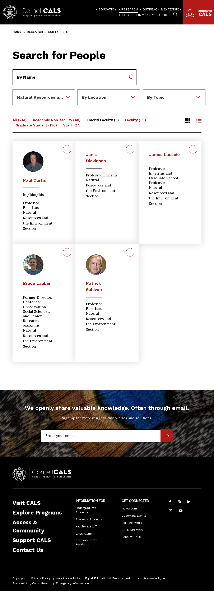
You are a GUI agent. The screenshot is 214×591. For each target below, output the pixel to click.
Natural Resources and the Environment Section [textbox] (46, 97)
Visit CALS (27, 503)
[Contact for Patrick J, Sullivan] (130, 252)
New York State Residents (86, 542)
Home (17, 31)
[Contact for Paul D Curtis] (67, 149)
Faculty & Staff (86, 526)
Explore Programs (37, 512)
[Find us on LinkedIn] (188, 502)
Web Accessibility (68, 578)
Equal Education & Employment (107, 578)
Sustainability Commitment (32, 583)
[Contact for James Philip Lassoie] (193, 149)
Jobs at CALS (131, 537)
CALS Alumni (84, 533)
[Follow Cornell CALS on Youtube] (180, 511)
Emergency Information (72, 583)
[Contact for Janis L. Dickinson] (130, 149)
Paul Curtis (34, 180)
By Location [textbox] (94, 97)
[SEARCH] (175, 14)
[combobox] (44, 92)
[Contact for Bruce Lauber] (67, 252)
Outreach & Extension (162, 9)
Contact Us (28, 550)
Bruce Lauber (37, 283)
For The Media (132, 522)
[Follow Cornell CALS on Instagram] (179, 502)
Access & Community (136, 15)
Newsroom (129, 508)
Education (107, 9)
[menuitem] (106, 9)
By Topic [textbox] (156, 97)
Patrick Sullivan (94, 286)
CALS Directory (132, 529)
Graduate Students (88, 519)
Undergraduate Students (85, 510)
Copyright (19, 578)
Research (129, 9)
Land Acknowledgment (151, 578)
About (163, 15)
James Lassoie (164, 154)
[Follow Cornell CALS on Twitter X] (170, 511)
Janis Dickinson (96, 157)
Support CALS (32, 540)
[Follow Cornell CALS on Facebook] (170, 502)
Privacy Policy (40, 578)
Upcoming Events (134, 515)
